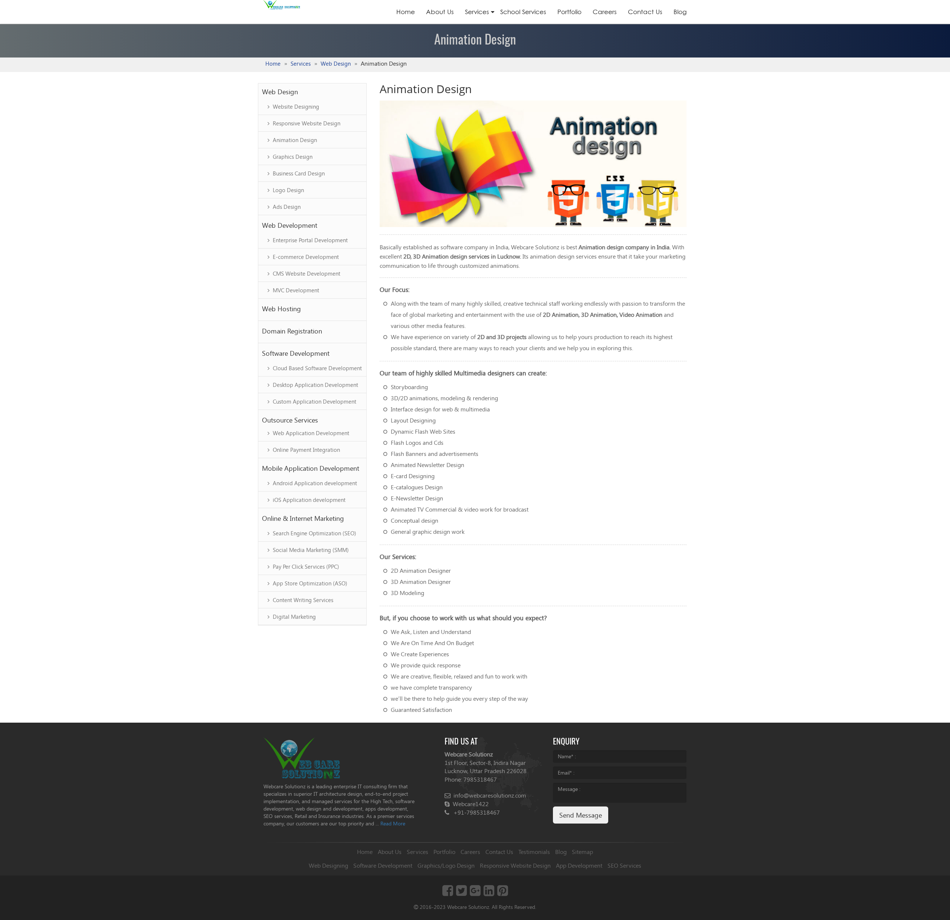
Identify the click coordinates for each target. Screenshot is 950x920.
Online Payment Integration (305, 449)
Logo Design (287, 190)
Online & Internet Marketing (303, 518)
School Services (523, 12)
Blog (680, 12)
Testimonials (534, 851)
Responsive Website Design (305, 123)
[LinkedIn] (489, 893)
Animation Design (294, 140)
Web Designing (328, 865)
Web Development (289, 225)
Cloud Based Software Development (316, 368)
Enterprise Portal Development (309, 240)
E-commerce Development (305, 256)
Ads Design (286, 206)
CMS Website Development (305, 273)
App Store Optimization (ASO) (309, 583)
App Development (579, 865)
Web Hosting (281, 308)
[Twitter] (461, 893)
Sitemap (582, 851)
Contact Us (645, 12)
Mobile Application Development (310, 468)
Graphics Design (291, 156)
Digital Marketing (293, 616)
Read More (392, 823)
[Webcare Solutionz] (302, 757)
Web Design (336, 63)
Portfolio (569, 12)
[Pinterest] (503, 893)
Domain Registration (292, 330)
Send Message (580, 815)
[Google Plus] (475, 893)
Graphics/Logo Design (446, 865)
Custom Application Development (313, 401)
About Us (440, 12)
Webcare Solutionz (468, 906)
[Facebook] (448, 893)
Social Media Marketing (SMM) (310, 549)
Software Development (296, 353)
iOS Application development (308, 499)
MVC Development (295, 290)
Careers (605, 12)
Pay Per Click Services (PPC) (305, 566)
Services (477, 12)
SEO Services (624, 865)
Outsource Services (290, 419)
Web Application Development (310, 433)
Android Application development (314, 483)
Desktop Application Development (314, 384)
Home (405, 12)
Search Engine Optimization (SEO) (313, 533)
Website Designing (295, 106)
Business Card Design (298, 173)
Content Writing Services (302, 600)
